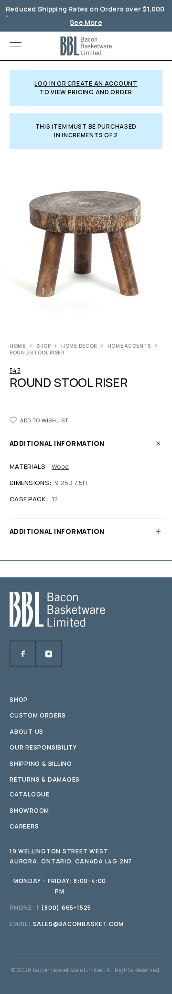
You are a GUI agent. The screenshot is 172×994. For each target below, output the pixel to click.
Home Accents (129, 345)
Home (18, 345)
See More (86, 22)
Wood (60, 466)
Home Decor (79, 345)
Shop (43, 345)
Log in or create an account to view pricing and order (85, 87)
